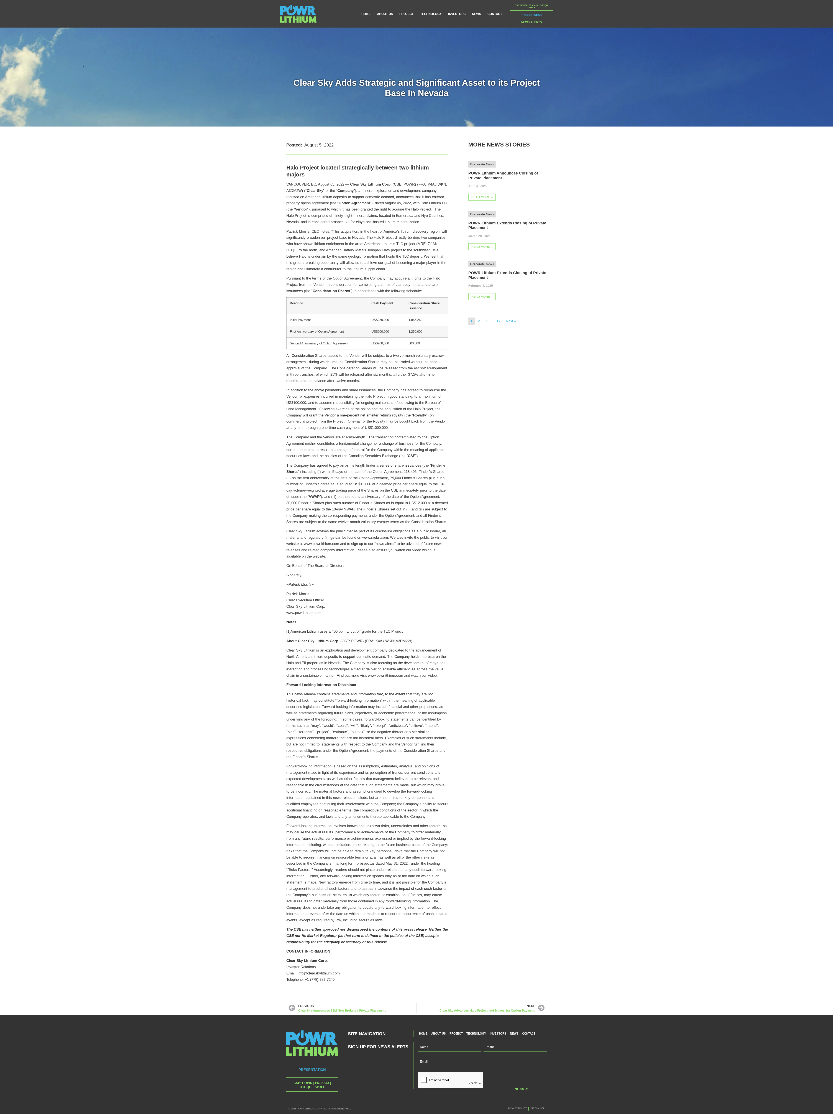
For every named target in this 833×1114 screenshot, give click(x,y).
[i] (294, 250)
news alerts (385, 544)
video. (433, 675)
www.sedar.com (375, 537)
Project (406, 14)
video (416, 550)
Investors (457, 14)
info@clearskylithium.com (319, 973)
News (476, 14)
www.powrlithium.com (321, 544)
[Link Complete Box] (507, 184)
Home (366, 14)
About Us (385, 14)
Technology (431, 14)
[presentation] (451, 1080)
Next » (511, 321)
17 (498, 321)
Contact (494, 14)
